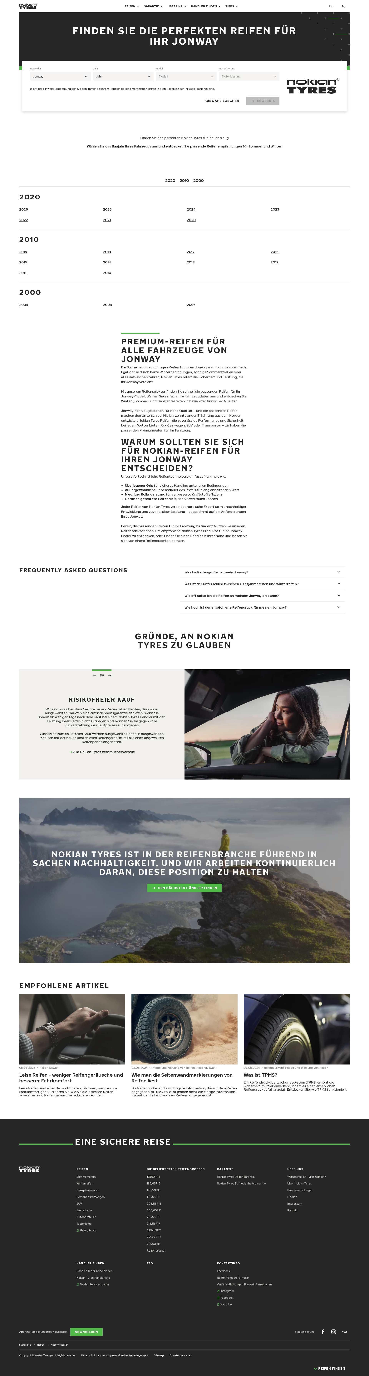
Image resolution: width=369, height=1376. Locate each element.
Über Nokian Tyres (299, 1183)
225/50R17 (154, 1237)
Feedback (223, 1271)
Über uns (175, 6)
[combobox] (60, 76)
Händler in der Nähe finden (94, 1271)
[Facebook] (322, 1331)
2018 (107, 252)
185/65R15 (153, 1183)
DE (331, 6)
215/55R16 (153, 1217)
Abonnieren (86, 1332)
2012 (274, 262)
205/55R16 (154, 1203)
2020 (170, 180)
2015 (23, 262)
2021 (107, 220)
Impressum (294, 1203)
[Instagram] (333, 1331)
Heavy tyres (88, 1230)
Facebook (227, 1297)
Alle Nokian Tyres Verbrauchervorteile (104, 752)
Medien (292, 1197)
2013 (191, 262)
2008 (107, 305)
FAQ (150, 1263)
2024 (191, 209)
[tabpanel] (154, 86)
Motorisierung (227, 68)
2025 (107, 209)
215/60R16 (153, 1243)
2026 (23, 209)
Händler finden (204, 6)
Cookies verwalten (180, 1355)
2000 (198, 180)
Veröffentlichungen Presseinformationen (244, 1284)
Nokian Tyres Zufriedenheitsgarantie (241, 1183)
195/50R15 (153, 1190)
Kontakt (292, 1210)
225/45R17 (154, 1230)
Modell (159, 68)
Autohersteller (86, 1217)
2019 (23, 252)
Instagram (227, 1291)
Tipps (229, 6)
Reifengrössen (156, 1250)
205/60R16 (154, 1210)
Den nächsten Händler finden (187, 888)
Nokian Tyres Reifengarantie (236, 1176)
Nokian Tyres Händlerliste (93, 1277)
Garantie (151, 6)
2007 (191, 305)
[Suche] (343, 6)
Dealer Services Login (94, 1284)
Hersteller (35, 68)
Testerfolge (84, 1223)
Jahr (95, 68)
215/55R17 (153, 1223)
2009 (23, 305)
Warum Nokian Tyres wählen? (306, 1176)
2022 (23, 220)
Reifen (130, 6)
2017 (190, 252)
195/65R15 (153, 1197)
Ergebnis (266, 101)
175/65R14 (153, 1176)
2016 (274, 252)
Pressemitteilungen (300, 1190)
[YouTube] (344, 1331)
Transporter (84, 1210)
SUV (79, 1203)
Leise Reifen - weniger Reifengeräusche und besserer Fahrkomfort (71, 1077)
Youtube (226, 1304)
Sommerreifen (86, 1176)
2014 (107, 262)
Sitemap (159, 1355)
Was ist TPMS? (260, 1075)
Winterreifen (84, 1183)
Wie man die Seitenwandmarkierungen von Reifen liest (182, 1077)
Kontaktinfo (228, 1263)
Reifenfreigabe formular (233, 1277)
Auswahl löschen (221, 101)
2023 (275, 209)
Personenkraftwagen (90, 1197)
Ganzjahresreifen (87, 1190)
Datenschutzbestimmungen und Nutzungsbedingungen (114, 1355)
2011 (22, 273)
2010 (184, 180)
